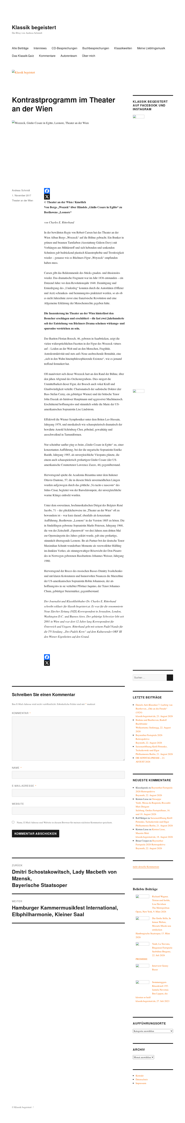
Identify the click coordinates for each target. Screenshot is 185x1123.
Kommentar (21, 713)
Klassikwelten (123, 48)
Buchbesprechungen (95, 48)
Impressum (141, 1083)
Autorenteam (69, 56)
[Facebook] (84, 191)
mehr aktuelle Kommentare (146, 866)
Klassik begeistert (34, 27)
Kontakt (140, 1075)
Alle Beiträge (20, 48)
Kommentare (47, 56)
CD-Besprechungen (64, 48)
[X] (84, 197)
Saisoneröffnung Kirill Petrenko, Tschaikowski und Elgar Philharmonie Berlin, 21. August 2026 (154, 750)
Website (18, 803)
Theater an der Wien (22, 200)
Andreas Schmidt (21, 190)
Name (17, 767)
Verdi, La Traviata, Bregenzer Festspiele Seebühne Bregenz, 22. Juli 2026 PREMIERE (154, 951)
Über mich (88, 56)
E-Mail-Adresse (24, 785)
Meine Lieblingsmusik (151, 48)
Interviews (40, 48)
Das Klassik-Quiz (23, 56)
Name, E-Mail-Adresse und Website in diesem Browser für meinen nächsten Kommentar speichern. (64, 822)
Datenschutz (142, 1079)
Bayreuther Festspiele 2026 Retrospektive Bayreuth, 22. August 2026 (149, 738)
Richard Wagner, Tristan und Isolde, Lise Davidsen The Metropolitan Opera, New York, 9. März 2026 (153, 904)
